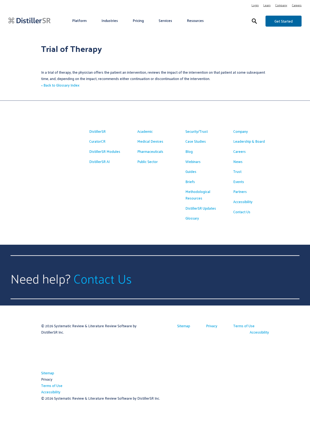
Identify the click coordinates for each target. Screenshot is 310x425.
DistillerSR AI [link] (99, 161)
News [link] (238, 161)
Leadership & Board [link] (249, 141)
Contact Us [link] (241, 212)
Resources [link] (195, 20)
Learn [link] (267, 6)
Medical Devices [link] (150, 141)
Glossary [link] (192, 218)
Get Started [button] (283, 21)
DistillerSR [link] (97, 131)
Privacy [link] (211, 326)
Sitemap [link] (183, 326)
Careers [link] (297, 6)
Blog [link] (189, 151)
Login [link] (255, 6)
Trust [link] (237, 171)
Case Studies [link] (195, 141)
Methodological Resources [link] (197, 194)
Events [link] (238, 181)
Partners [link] (240, 191)
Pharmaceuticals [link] (150, 151)
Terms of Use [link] (244, 326)
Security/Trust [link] (196, 131)
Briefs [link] (190, 181)
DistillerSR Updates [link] (200, 208)
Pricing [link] (138, 20)
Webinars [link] (193, 161)
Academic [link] (145, 131)
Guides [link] (190, 171)
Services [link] (165, 20)
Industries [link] (109, 20)
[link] (29, 20)
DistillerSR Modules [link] (104, 151)
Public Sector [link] (147, 161)
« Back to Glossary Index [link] (60, 85)
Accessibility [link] (242, 201)
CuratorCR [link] (97, 141)
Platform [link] (79, 20)
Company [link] (281, 6)
